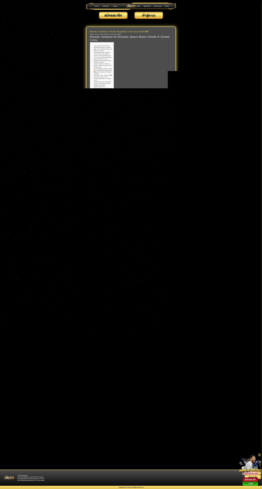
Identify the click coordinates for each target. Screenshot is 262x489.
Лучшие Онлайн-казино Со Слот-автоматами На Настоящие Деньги (102, 107)
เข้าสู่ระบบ (115, 6)
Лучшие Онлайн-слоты (99, 87)
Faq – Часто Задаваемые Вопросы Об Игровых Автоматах (103, 50)
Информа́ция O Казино (99, 85)
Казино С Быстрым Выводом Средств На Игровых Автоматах (103, 115)
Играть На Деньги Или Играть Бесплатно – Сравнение (101, 100)
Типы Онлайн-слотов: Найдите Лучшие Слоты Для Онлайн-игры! (102, 54)
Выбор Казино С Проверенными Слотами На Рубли (102, 125)
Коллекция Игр (97, 98)
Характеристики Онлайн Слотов (101, 93)
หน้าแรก (96, 6)
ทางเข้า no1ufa (157, 6)
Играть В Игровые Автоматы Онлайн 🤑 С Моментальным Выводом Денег (103, 69)
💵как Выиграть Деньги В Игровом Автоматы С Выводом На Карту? (102, 82)
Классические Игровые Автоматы (102, 92)
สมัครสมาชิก (106, 6)
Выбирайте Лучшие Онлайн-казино (102, 60)
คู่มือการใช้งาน (147, 6)
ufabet (138, 6)
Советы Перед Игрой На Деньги (102, 46)
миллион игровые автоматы (96, 158)
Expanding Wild (98, 128)
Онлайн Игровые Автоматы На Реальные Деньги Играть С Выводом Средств (103, 111)
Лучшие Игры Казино (99, 62)
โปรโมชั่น (167, 6)
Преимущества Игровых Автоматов (102, 47)
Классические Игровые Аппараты (102, 52)
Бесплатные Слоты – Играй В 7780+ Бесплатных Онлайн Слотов (103, 76)
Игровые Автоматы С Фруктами (102, 64)
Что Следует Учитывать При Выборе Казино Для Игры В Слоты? (103, 58)
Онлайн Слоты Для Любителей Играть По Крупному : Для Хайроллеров (103, 122)
